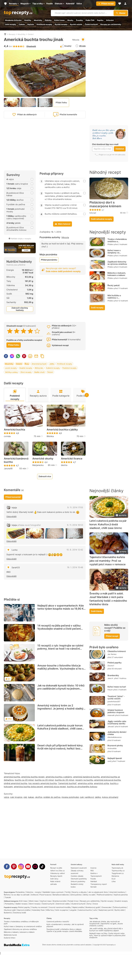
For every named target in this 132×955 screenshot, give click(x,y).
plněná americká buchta (15, 783)
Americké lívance (71, 458)
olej (25, 797)
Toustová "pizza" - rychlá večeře (116, 697)
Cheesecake (106, 907)
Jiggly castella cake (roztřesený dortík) (117, 722)
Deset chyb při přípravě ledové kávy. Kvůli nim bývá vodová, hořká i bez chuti (60, 748)
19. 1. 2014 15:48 (75, 567)
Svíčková (34, 895)
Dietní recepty (34, 904)
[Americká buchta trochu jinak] (15, 533)
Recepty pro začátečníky (110, 24)
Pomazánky (20, 892)
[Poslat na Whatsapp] (18, 356)
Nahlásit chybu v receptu (21, 239)
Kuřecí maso (59, 20)
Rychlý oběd (119, 910)
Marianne (115, 876)
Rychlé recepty (61, 24)
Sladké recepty (21, 904)
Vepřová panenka (121, 895)
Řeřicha (7, 895)
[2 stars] (16, 331)
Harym (110, 690)
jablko (98, 797)
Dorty (89, 904)
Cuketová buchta (85, 910)
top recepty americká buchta (42, 783)
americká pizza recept (55, 786)
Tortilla (67, 892)
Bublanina (8, 913)
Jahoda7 (111, 726)
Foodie (93, 879)
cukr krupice (16, 797)
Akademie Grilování (13, 20)
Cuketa (22, 24)
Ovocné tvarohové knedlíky (60, 907)
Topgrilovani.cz (118, 873)
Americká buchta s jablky (62, 429)
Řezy (27, 364)
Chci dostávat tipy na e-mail (105, 144)
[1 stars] (9, 331)
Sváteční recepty (53, 368)
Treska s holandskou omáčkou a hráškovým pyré (117, 241)
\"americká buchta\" (67, 783)
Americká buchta (14, 429)
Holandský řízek (38, 910)
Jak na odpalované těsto (98, 892)
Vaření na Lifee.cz (57, 871)
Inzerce (93, 868)
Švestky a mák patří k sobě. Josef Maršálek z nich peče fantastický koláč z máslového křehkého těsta (108, 599)
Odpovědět (11, 516)
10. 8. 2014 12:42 (75, 549)
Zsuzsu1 (111, 666)
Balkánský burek (10, 935)
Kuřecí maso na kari (117, 687)
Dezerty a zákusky (79, 892)
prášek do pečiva (51, 797)
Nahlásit (93, 881)
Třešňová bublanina (104, 895)
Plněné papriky (115, 662)
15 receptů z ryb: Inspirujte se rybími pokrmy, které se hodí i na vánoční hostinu (60, 648)
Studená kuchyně (78, 904)
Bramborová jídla (59, 901)
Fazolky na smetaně (39, 907)
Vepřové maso (45, 901)
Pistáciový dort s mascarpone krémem (105, 204)
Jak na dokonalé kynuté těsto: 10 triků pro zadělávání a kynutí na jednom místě (60, 688)
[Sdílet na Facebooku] (6, 356)
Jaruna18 (8, 468)
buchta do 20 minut (64, 780)
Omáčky (27, 20)
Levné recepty (11, 368)
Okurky (70, 20)
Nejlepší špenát (115, 758)
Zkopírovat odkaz (42, 356)
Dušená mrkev (9, 938)
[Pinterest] (14, 866)
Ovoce (95, 904)
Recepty (12, 34)
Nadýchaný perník (106, 910)
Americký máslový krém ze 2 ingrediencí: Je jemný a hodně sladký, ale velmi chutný (60, 708)
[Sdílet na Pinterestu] (24, 356)
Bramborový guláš (93, 907)
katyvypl (92, 213)
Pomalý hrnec (73, 901)
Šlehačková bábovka (60, 895)
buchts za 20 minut (24, 780)
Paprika (100, 20)
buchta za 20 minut (44, 780)
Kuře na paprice (61, 910)
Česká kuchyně (91, 24)
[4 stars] (30, 331)
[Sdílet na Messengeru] (12, 356)
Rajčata (30, 24)
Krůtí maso (23, 901)
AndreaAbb (112, 748)
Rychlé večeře (76, 24)
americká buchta (12, 776)
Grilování (110, 20)
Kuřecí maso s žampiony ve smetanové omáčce (117, 252)
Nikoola (75, 40)
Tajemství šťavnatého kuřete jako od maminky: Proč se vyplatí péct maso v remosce (107, 561)
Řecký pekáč (114, 285)
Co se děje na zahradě (20, 895)
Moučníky (38, 20)
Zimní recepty (25, 372)
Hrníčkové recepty (44, 24)
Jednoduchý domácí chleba (117, 733)
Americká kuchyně (39, 364)
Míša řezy (50, 910)
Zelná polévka (75, 895)
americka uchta (85, 783)
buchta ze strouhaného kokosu (82, 786)
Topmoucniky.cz (118, 871)
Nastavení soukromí (79, 868)
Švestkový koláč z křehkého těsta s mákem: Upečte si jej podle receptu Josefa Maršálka (64, 930)
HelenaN (111, 715)
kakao (31, 797)
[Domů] (5, 34)
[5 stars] (37, 331)
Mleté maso (33, 901)
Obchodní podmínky (79, 879)
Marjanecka (38, 465)
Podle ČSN (90, 20)
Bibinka (50, 436)
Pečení (50, 372)
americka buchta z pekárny (59, 776)
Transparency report (98, 884)
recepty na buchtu (84, 780)
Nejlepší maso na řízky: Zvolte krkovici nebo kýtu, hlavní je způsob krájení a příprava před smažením (107, 935)
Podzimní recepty (69, 368)
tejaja (14, 507)
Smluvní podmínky (78, 881)
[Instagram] (21, 866)
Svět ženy (54, 879)
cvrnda (7, 436)
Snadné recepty (25, 368)
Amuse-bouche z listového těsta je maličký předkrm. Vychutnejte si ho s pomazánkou (60, 668)
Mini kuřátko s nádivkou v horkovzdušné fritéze (117, 297)
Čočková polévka (119, 907)
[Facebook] (7, 866)
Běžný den (39, 368)
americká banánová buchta (86, 776)
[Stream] (35, 866)
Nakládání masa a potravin (53, 892)
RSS (92, 871)
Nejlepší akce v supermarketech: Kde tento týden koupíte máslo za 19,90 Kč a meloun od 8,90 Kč (61, 608)
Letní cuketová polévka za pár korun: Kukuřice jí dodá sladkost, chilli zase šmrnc (60, 728)
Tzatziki (8, 897)
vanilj (110, 761)
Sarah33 (16, 567)
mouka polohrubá (70, 797)
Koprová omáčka (23, 910)
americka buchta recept (32, 776)
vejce (6, 797)
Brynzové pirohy (115, 745)
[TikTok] (42, 866)
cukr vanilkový (87, 797)
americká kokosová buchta (107, 780)
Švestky (79, 20)
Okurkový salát (10, 910)
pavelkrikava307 (114, 701)
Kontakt (93, 887)
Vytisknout (30, 356)
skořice (38, 797)
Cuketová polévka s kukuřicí (58, 921)
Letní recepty (10, 24)
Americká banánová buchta (16, 460)
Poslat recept (36, 356)
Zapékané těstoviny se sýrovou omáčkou (117, 262)
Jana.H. (111, 678)
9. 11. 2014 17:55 (75, 507)
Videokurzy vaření (57, 873)
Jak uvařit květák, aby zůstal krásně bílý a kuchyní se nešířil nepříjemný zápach (106, 929)
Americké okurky (42, 458)
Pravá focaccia (45, 895)
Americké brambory (117, 892)
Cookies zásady (77, 876)
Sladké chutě (39, 372)
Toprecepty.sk (117, 868)
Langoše (73, 910)
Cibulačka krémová (117, 651)
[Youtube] (28, 866)
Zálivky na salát (89, 895)
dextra (64, 465)
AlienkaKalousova (114, 737)
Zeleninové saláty (63, 904)
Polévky (48, 20)
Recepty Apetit (56, 876)
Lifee (114, 881)
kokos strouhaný (110, 797)
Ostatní (31, 34)
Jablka (51, 364)
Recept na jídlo (56, 868)
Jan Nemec (112, 654)
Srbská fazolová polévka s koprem (116, 711)
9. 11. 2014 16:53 (75, 525)
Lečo (95, 910)
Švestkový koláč (19, 913)
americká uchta (101, 783)
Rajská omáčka (78, 907)
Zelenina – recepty (33, 892)
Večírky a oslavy (11, 372)
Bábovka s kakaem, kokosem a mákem (117, 274)
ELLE (114, 879)
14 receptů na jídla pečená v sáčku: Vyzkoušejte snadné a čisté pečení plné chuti (59, 628)
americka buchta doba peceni (28, 786)
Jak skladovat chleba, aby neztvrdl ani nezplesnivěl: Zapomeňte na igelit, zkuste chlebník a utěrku (106, 923)
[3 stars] (23, 331)
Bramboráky (113, 675)
